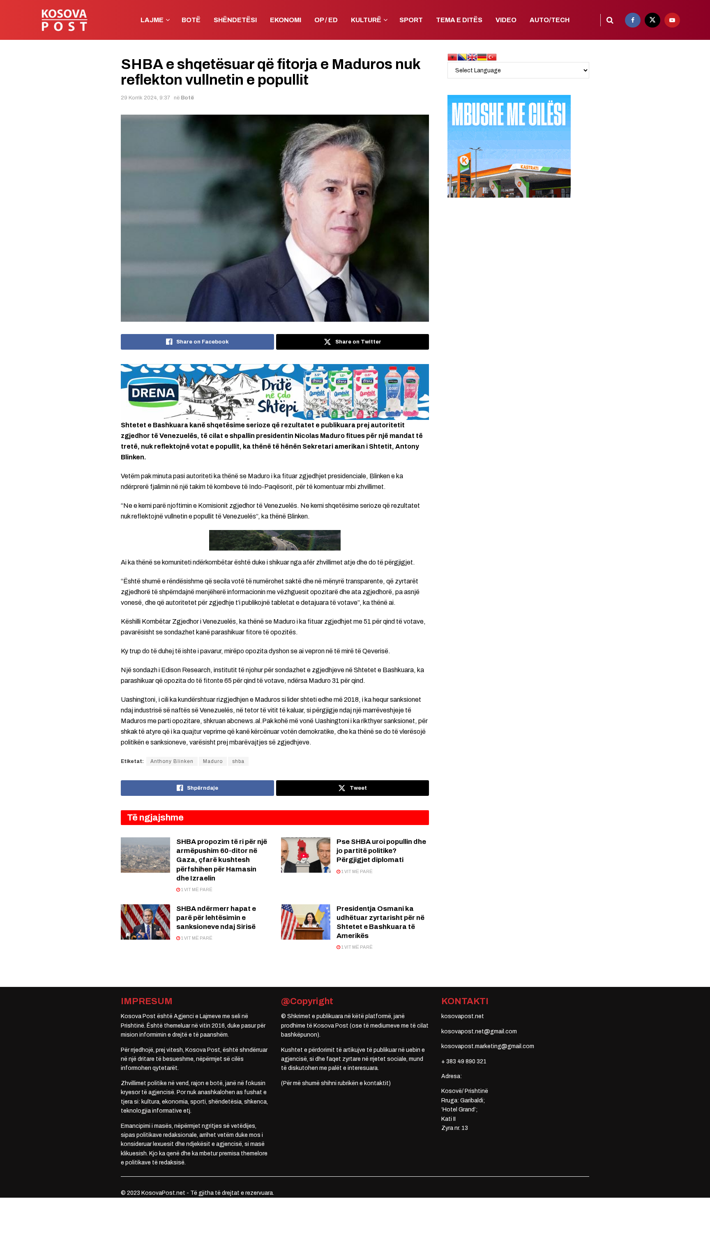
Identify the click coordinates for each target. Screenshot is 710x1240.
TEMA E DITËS (459, 19)
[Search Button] (609, 20)
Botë (187, 98)
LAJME (152, 19)
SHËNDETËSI (235, 19)
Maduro (213, 761)
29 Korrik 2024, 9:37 (145, 98)
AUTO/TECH (549, 19)
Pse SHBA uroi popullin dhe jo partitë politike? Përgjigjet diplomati (381, 851)
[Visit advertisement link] (275, 392)
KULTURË (366, 19)
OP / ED (326, 19)
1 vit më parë (196, 889)
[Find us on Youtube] (672, 20)
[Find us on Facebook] (633, 20)
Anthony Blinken (172, 761)
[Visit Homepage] (64, 20)
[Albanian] (452, 57)
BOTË (191, 19)
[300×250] (509, 146)
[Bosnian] (462, 57)
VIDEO (506, 19)
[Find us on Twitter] (652, 20)
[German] (482, 57)
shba (238, 761)
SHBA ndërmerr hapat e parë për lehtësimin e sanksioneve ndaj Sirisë (216, 918)
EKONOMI (285, 19)
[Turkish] (492, 57)
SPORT (411, 19)
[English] (472, 57)
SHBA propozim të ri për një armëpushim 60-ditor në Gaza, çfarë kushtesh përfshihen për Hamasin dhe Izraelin (221, 860)
